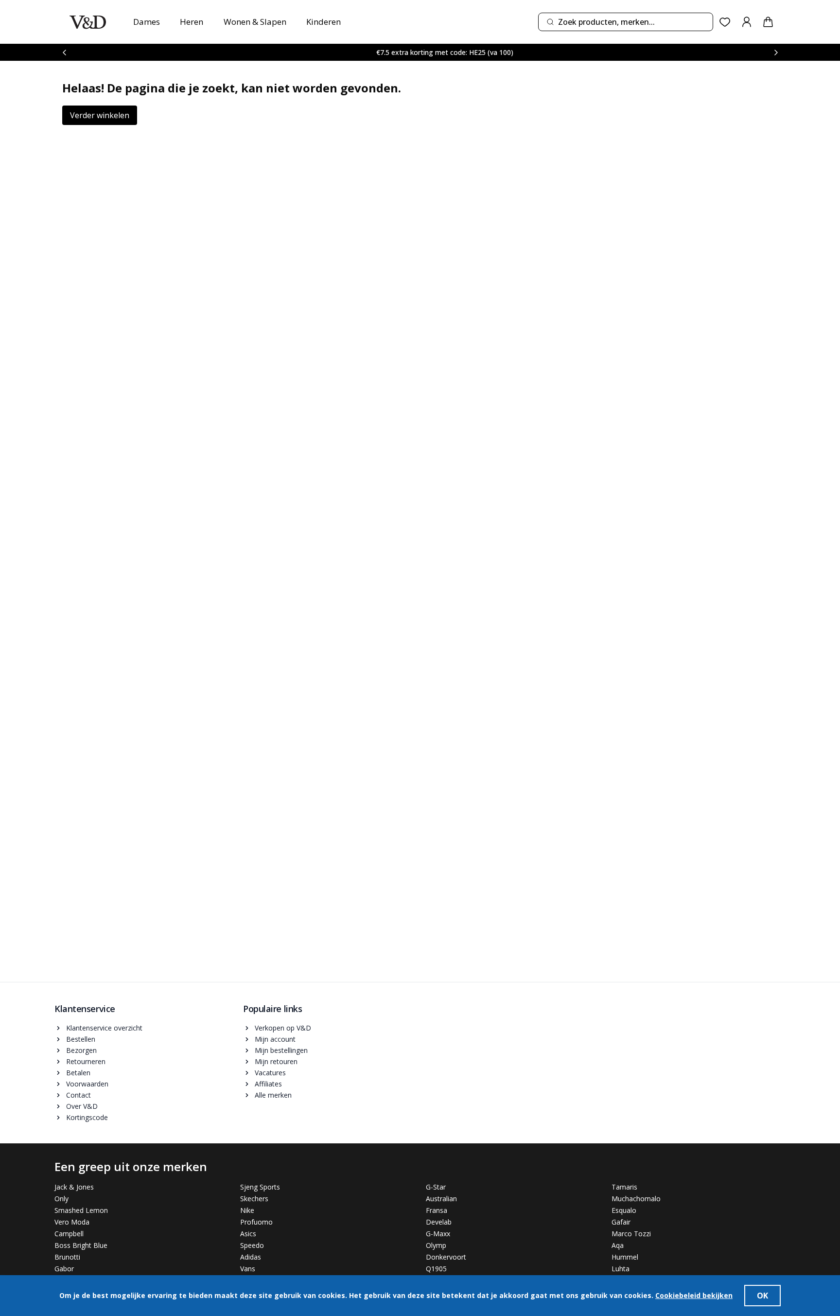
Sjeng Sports (260, 1187)
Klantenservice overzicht (104, 1027)
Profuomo (256, 1222)
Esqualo (624, 1210)
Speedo (252, 1245)
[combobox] (625, 22)
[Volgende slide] (776, 52)
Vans (247, 1268)
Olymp (436, 1245)
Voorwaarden (87, 1083)
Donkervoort (446, 1257)
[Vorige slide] (64, 52)
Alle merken (273, 1095)
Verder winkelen (99, 115)
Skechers (254, 1198)
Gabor (64, 1268)
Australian (441, 1198)
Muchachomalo (636, 1198)
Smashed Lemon (81, 1210)
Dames (146, 21)
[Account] (746, 22)
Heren (191, 21)
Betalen (78, 1072)
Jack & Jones (74, 1187)
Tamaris (624, 1187)
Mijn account (275, 1039)
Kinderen (323, 21)
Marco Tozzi (631, 1233)
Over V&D (82, 1106)
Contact (78, 1095)
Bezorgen (81, 1050)
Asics (248, 1233)
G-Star (436, 1187)
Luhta (621, 1268)
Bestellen (80, 1039)
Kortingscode (87, 1117)
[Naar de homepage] (87, 22)
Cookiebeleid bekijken (694, 1295)
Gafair (621, 1222)
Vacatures (270, 1072)
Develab (439, 1222)
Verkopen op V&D (283, 1027)
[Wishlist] (725, 22)
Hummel (625, 1257)
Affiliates (268, 1083)
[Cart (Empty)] (768, 22)
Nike (247, 1210)
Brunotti (67, 1257)
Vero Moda (71, 1222)
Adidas (250, 1257)
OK (762, 1295)
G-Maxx (438, 1233)
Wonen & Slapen (255, 21)
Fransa (436, 1210)
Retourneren (85, 1061)
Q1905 (436, 1268)
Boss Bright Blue (80, 1245)
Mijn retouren (276, 1061)
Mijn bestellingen (281, 1050)
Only (61, 1198)
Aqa (618, 1245)
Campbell (69, 1233)
